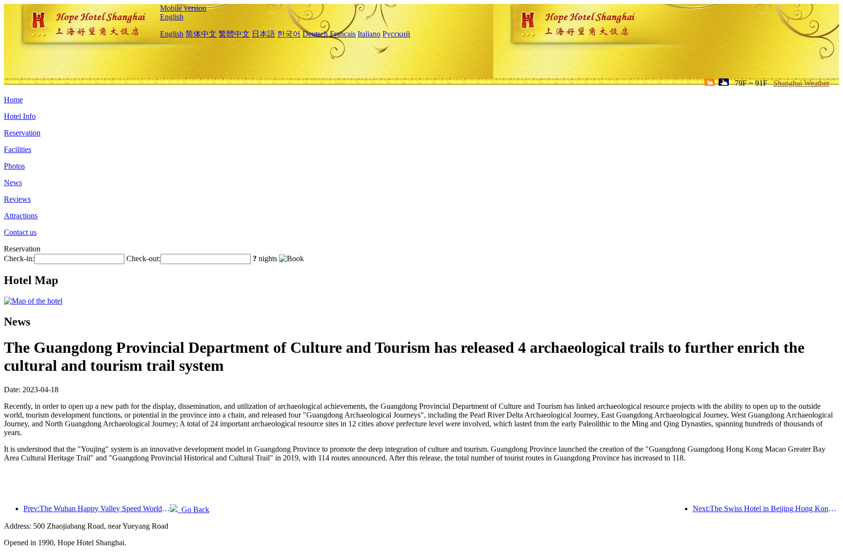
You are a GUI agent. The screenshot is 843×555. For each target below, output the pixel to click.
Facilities (17, 149)
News (13, 182)
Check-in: (19, 258)
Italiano (369, 34)
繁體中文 (234, 34)
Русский (396, 34)
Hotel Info (20, 116)
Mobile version (183, 8)
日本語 (263, 34)
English (171, 17)
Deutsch (315, 34)
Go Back (193, 509)
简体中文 (201, 34)
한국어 (289, 34)
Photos (14, 166)
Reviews (17, 199)
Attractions (21, 215)
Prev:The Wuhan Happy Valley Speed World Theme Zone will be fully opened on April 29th (96, 508)
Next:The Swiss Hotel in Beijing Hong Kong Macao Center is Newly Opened (766, 508)
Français (343, 34)
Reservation (22, 133)
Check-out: (143, 258)
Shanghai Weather (801, 83)
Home (13, 100)
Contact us (20, 232)
